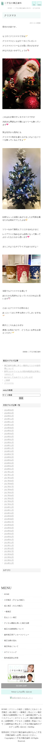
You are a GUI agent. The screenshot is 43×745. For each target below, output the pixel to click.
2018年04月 (9, 460)
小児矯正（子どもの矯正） (15, 600)
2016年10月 (9, 513)
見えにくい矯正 (10, 617)
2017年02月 (9, 501)
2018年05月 (9, 457)
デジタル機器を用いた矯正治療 (16, 623)
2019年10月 (9, 425)
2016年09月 (9, 516)
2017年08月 (9, 484)
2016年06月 (9, 525)
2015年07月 (9, 551)
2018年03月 (9, 463)
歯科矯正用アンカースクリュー (16, 635)
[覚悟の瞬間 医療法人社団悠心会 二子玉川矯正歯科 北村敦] (21, 675)
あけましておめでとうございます (18, 377)
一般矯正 (7, 612)
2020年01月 (9, 416)
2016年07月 (9, 522)
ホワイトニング (10, 652)
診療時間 (9, 721)
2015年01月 (9, 560)
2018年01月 (9, 469)
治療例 (27, 721)
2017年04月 (9, 495)
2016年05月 (9, 528)
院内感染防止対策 (11, 658)
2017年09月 (9, 481)
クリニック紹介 (15, 709)
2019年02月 (9, 439)
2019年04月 (9, 434)
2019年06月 (9, 428)
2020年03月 (9, 413)
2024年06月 (9, 410)
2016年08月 (9, 519)
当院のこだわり (31, 709)
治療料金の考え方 (13, 724)
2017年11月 (9, 475)
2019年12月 (9, 419)
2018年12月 (9, 445)
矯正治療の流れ (10, 640)
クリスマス (10, 15)
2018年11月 (9, 448)
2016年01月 (9, 540)
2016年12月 (9, 507)
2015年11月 (9, 545)
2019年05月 (9, 431)
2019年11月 (9, 422)
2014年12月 (9, 563)
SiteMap (31, 727)
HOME (6, 594)
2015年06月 (9, 554)
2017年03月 (9, 498)
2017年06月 (9, 490)
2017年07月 (9, 487)
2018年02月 (9, 466)
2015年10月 (9, 548)
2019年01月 (9, 442)
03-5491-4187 (21, 686)
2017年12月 (9, 472)
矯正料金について (11, 646)
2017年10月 (9, 478)
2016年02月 (9, 537)
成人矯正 (13, 712)
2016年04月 (9, 531)
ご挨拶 (7, 380)
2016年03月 (9, 534)
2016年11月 (9, 510)
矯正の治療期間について (14, 629)
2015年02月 (9, 557)
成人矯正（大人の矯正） (14, 606)
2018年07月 (9, 454)
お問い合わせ (20, 727)
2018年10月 (9, 451)
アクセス (18, 721)
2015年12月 (9, 543)
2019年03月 (9, 437)
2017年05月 (9, 492)
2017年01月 (9, 504)
